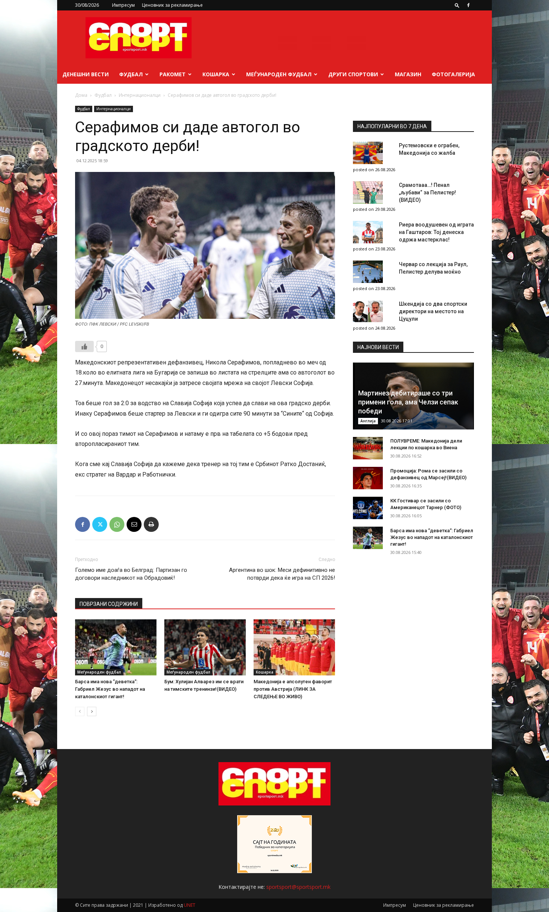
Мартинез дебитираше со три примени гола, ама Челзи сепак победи (408, 402)
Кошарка (215, 74)
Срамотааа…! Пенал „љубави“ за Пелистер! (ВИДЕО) (427, 192)
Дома (81, 95)
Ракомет (172, 74)
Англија (368, 420)
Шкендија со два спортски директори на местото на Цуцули (433, 311)
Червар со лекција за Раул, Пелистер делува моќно (433, 268)
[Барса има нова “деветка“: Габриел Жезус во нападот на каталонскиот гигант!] (115, 647)
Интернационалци (140, 95)
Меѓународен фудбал (278, 74)
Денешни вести (85, 74)
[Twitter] (99, 524)
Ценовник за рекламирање (172, 5)
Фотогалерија (453, 74)
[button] (457, 5)
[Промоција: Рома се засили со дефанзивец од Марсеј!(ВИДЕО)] (368, 478)
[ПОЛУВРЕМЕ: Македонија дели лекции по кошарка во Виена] (368, 448)
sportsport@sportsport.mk (298, 886)
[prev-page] (79, 711)
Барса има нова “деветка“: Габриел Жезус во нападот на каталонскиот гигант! (110, 689)
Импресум (123, 5)
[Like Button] (84, 346)
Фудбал (131, 74)
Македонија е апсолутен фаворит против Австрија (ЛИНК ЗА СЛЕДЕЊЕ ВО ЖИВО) (293, 689)
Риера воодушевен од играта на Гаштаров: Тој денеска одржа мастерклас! (436, 232)
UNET (189, 905)
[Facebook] (468, 5)
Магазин (408, 74)
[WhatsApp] (116, 524)
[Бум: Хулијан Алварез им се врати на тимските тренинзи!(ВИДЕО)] (205, 647)
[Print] (151, 524)
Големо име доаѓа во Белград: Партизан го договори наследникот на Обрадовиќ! (131, 574)
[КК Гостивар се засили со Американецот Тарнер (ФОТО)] (368, 508)
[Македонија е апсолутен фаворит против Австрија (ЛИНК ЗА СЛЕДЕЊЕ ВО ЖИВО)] (294, 647)
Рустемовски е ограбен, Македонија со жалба (429, 149)
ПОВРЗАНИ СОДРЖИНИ (109, 604)
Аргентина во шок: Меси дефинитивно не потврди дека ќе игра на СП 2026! (282, 574)
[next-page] (91, 711)
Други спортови (353, 74)
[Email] (134, 524)
